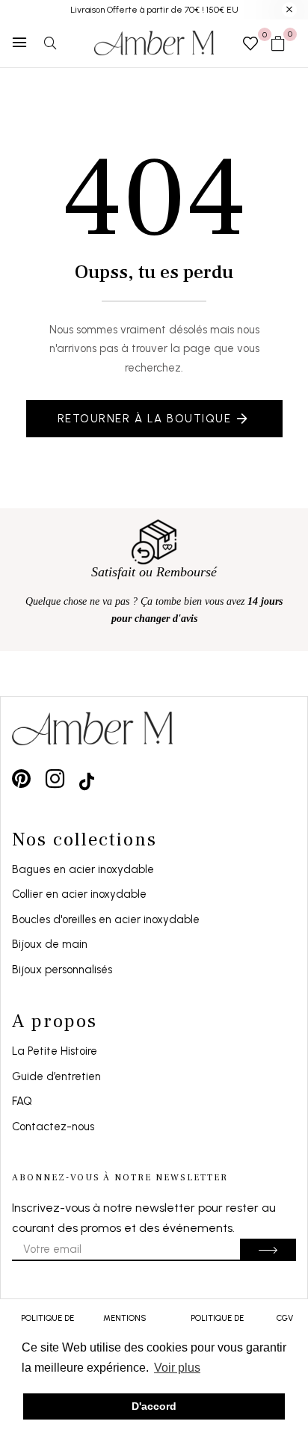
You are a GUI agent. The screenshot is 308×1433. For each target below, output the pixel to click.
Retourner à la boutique (145, 418)
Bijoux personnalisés (62, 969)
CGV (285, 1318)
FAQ (22, 1101)
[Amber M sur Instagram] (55, 778)
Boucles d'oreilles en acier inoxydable (106, 919)
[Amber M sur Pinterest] (21, 778)
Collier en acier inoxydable (79, 894)
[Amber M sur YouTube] (86, 778)
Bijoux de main (49, 944)
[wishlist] (250, 45)
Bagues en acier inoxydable (83, 869)
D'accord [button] (154, 1406)
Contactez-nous (53, 1126)
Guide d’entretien (56, 1076)
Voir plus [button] (177, 1367)
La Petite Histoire (54, 1051)
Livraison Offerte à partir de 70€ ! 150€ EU (154, 9)
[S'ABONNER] (268, 1250)
